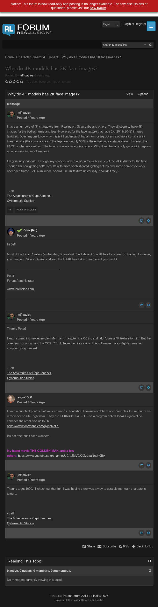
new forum (98, 8)
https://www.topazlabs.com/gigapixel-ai (33, 426)
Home (9, 57)
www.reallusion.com (20, 289)
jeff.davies (26, 75)
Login (127, 24)
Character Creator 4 (30, 57)
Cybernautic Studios (20, 200)
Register (140, 24)
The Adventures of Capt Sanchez (29, 195)
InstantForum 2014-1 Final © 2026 (85, 596)
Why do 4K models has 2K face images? (91, 57)
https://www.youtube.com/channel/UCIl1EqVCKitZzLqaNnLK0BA (61, 455)
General (53, 57)
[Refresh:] (150, 570)
